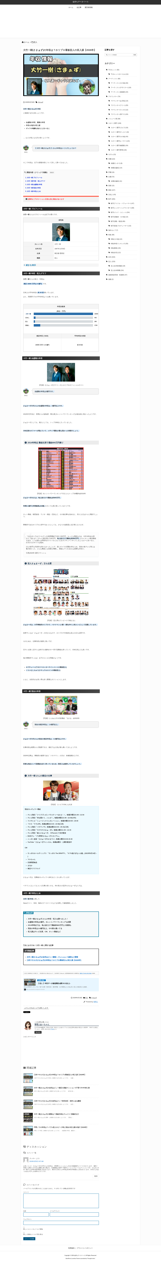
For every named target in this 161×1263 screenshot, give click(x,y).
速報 (110, 279)
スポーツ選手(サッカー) (120, 132)
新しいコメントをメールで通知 (33, 1229)
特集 (111, 235)
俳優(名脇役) (116, 168)
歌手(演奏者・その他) (119, 217)
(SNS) (38, 1032)
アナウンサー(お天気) (119, 101)
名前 (24, 1211)
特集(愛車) (116, 248)
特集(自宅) (116, 252)
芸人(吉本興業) (117, 270)
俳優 (111, 159)
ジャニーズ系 (114, 119)
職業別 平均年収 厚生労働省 (85, 973)
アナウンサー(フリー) (119, 105)
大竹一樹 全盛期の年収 (33, 184)
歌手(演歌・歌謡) (118, 221)
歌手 (111, 199)
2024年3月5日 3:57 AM (36, 1161)
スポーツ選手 (114, 123)
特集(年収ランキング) (119, 243)
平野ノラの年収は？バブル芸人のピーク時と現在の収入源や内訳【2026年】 (61, 1127)
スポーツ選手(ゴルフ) (119, 127)
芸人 (35, 42)
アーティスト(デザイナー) (121, 87)
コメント (26, 1192)
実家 (111, 185)
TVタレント (113, 70)
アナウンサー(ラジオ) (119, 110)
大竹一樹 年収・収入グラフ (35, 181)
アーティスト (114, 78)
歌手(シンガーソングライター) (122, 208)
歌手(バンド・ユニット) (120, 212)
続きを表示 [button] (31, 265)
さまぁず (40, 102)
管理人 (95, 1002)
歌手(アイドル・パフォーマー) (122, 203)
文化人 (112, 194)
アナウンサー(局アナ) (119, 114)
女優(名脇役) (116, 181)
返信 (95, 1176)
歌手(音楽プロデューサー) (121, 226)
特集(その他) (116, 239)
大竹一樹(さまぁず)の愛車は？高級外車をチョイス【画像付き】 (56, 1114)
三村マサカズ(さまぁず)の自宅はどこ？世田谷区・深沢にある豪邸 (57, 1101)
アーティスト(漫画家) (119, 92)
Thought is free (91, 1258)
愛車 (111, 190)
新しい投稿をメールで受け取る (33, 1234)
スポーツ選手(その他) (119, 136)
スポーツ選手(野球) (119, 150)
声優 (111, 172)
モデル (112, 154)
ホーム (26, 42)
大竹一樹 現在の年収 (33, 188)
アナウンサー (114, 96)
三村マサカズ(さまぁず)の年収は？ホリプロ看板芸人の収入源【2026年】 (60, 1075)
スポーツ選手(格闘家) (119, 145)
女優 (111, 177)
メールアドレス (55, 1211)
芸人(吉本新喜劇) (118, 266)
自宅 (111, 257)
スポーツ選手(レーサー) (120, 141)
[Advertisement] (80, 24)
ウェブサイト (27, 1219)
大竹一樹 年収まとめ (33, 191)
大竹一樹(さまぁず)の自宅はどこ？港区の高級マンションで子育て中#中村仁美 (62, 1088)
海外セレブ (113, 230)
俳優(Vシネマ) (116, 163)
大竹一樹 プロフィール (33, 177)
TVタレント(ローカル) (119, 74)
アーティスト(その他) (119, 83)
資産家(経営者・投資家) (117, 275)
